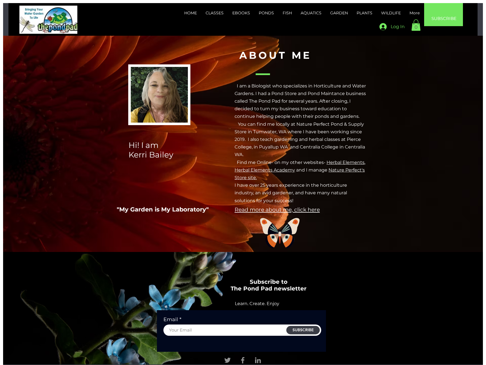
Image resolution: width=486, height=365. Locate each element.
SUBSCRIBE (443, 18)
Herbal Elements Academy (265, 170)
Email (170, 319)
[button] (416, 25)
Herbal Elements (345, 162)
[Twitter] (227, 360)
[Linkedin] (258, 360)
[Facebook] (242, 360)
